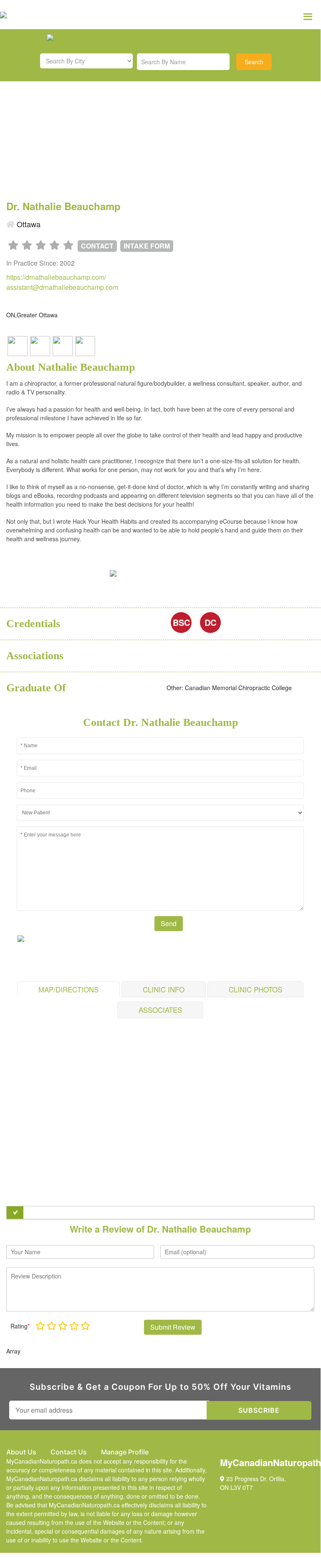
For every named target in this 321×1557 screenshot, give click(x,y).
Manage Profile (125, 1452)
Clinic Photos (255, 989)
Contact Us (69, 1452)
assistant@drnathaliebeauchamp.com (62, 287)
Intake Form (147, 246)
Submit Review (172, 1327)
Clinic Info (164, 989)
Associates (160, 1010)
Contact (97, 246)
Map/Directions (68, 989)
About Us (21, 1452)
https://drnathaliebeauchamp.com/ (56, 277)
